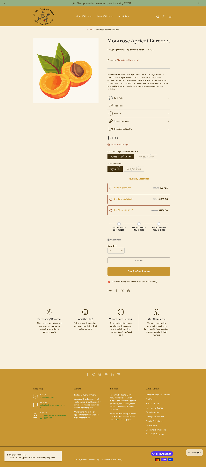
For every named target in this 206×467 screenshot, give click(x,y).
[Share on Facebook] (116, 291)
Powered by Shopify (113, 459)
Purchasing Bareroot (49, 319)
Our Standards (156, 319)
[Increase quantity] (121, 250)
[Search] (158, 16)
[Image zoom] (66, 70)
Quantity (112, 246)
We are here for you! (121, 319)
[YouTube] (106, 374)
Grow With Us (82, 16)
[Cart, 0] (170, 16)
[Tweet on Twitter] (122, 291)
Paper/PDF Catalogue (155, 434)
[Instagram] (100, 374)
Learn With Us (103, 16)
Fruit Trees (150, 399)
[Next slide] (198, 3)
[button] (138, 260)
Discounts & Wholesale (156, 430)
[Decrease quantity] (110, 250)
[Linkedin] (112, 374)
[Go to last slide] (4, 3)
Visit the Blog (85, 319)
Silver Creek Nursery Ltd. (128, 60)
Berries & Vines (152, 403)
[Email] (118, 374)
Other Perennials (153, 412)
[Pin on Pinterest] (129, 291)
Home (89, 30)
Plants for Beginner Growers (158, 395)
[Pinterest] (94, 374)
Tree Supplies (152, 425)
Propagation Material (155, 417)
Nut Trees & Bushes (154, 408)
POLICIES (121, 420)
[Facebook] (88, 374)
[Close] (59, 455)
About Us (122, 16)
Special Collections (154, 421)
